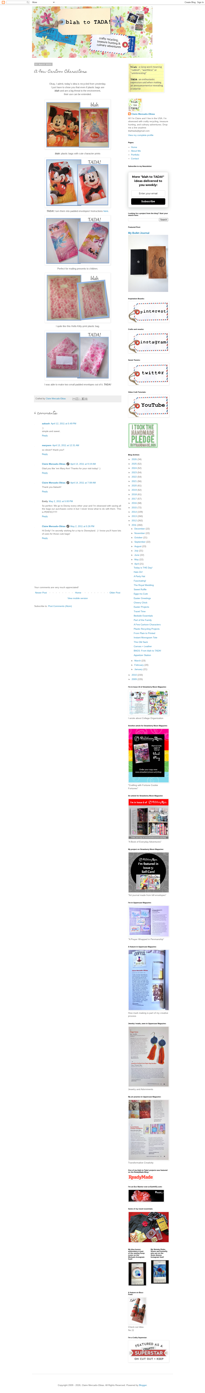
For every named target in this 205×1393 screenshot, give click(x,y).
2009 (134, 679)
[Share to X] (80, 398)
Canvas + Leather (143, 646)
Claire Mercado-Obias (54, 464)
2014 (134, 512)
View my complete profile (140, 135)
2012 (134, 520)
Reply (45, 435)
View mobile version (78, 598)
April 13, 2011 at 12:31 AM (65, 445)
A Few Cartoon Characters (147, 624)
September (140, 542)
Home (78, 592)
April (136, 563)
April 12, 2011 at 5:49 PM (63, 423)
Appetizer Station (142, 655)
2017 (134, 498)
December (140, 528)
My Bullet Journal (138, 232)
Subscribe (148, 201)
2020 (134, 485)
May (136, 559)
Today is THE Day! (143, 567)
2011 (134, 525)
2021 (134, 481)
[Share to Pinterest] (86, 398)
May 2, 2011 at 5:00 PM (61, 501)
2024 (134, 468)
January (138, 669)
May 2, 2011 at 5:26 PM (82, 526)
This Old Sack (141, 642)
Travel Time (140, 611)
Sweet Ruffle (140, 589)
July (136, 550)
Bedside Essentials (143, 615)
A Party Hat (139, 576)
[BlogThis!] (77, 398)
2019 (134, 490)
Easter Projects (141, 607)
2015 (134, 507)
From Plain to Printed (144, 633)
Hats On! (138, 572)
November (140, 533)
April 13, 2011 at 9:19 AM (83, 464)
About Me (136, 151)
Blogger (143, 1385)
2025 (134, 463)
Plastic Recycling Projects (147, 629)
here (105, 211)
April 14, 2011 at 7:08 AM (83, 482)
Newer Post (41, 592)
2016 (134, 503)
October (138, 537)
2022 (134, 476)
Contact (135, 158)
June (137, 555)
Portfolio (135, 154)
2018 (134, 494)
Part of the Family (143, 620)
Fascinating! (140, 580)
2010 (134, 675)
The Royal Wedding (144, 585)
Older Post (115, 592)
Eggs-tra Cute (141, 593)
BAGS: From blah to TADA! (147, 650)
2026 (134, 459)
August (138, 546)
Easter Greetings (142, 598)
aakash (46, 423)
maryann (46, 445)
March (137, 660)
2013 (134, 516)
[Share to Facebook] (83, 398)
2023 (134, 472)
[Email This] (74, 398)
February (139, 665)
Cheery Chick (140, 602)
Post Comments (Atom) (60, 606)
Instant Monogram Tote (145, 637)
